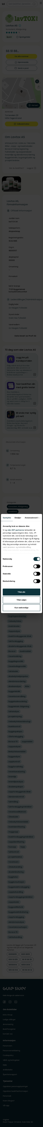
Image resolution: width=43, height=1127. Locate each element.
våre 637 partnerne (16, 530)
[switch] (36, 566)
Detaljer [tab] (18, 518)
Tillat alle (21, 592)
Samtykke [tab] (7, 518)
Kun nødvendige (21, 608)
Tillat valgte (21, 600)
